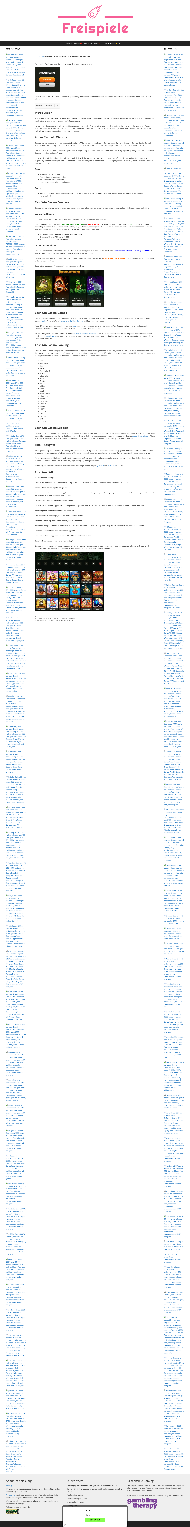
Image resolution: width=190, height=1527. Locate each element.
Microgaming (64, 321)
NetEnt (43, 321)
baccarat (77, 333)
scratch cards (51, 336)
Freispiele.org (11, 1495)
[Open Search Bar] (123, 43)
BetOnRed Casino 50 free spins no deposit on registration (56, 618)
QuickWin (100, 466)
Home (41, 56)
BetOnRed (112, 466)
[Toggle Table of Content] (55, 105)
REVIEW (39, 616)
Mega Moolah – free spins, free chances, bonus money (55, 620)
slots (74, 326)
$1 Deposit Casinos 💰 (110, 43)
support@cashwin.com (141, 436)
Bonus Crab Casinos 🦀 (92, 43)
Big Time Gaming (76, 321)
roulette (85, 333)
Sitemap (9, 1485)
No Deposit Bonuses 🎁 (74, 43)
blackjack (92, 333)
